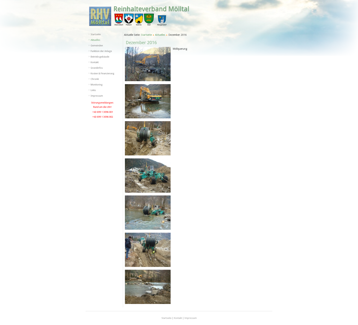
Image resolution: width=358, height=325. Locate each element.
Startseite (96, 34)
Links (93, 90)
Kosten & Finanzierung (102, 73)
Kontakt (95, 62)
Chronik (95, 79)
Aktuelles (95, 40)
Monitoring (97, 84)
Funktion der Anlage (101, 51)
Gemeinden (97, 45)
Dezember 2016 (141, 42)
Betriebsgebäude (100, 56)
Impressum (97, 95)
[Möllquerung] (148, 65)
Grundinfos (97, 67)
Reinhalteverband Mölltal (151, 9)
